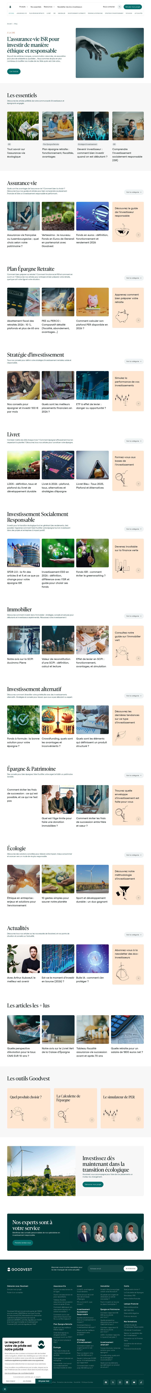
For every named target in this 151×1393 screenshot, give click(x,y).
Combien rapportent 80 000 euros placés (109, 1315)
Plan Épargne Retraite (36, 13)
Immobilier (61, 13)
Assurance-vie (22, 13)
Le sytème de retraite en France (133, 1345)
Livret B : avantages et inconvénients (85, 1290)
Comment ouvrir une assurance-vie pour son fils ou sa (62, 1317)
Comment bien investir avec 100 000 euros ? (85, 1367)
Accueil (11, 13)
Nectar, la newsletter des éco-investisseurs (133, 1334)
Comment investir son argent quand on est (85, 1348)
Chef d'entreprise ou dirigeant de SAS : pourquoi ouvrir (63, 1335)
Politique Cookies (87, 1382)
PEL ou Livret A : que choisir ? (84, 1303)
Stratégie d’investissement (114, 13)
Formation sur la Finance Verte (133, 1339)
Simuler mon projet (14, 1289)
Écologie (129, 13)
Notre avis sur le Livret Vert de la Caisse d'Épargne (85, 1297)
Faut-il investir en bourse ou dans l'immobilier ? (110, 1303)
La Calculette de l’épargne (134, 1292)
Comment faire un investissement (86, 1326)
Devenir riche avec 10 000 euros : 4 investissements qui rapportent (86, 1360)
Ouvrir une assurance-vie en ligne (63, 1290)
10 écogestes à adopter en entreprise (63, 1359)
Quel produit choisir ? (132, 1289)
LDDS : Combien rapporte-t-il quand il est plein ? (110, 1336)
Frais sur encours (130, 1316)
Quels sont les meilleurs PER (62, 1329)
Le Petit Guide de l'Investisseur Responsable (133, 1326)
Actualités (138, 13)
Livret (49, 13)
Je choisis (27, 1381)
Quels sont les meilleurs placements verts (85, 1332)
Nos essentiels (36, 7)
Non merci (10, 1381)
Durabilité (77, 1382)
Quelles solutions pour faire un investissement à (86, 1320)
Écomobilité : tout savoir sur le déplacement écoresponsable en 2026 (63, 1366)
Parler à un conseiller (15, 1292)
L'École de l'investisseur (132, 1330)
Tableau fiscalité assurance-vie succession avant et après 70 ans (63, 1302)
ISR (54, 13)
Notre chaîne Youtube (132, 1298)
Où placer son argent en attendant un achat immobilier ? (110, 1297)
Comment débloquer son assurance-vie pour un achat (63, 1309)
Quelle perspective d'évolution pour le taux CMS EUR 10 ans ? (109, 1322)
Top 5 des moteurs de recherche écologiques (62, 1353)
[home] (10, 6)
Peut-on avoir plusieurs (62, 1341)
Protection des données (65, 1382)
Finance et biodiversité (132, 1349)
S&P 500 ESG (129, 1310)
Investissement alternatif (76, 13)
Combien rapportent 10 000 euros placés (109, 1330)
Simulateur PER (129, 1295)
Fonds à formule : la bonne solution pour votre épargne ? (110, 1350)
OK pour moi (43, 1381)
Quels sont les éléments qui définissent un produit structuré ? (110, 1365)
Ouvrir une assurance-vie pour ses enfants (63, 1296)
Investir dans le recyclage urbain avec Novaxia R (110, 1290)
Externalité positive (131, 1307)
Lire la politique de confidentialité (19, 1373)
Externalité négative (131, 1313)
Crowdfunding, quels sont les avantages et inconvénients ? (110, 1358)
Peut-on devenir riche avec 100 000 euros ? (85, 1354)
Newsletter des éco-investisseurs (69, 7)
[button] (5, 1389)
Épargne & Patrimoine (95, 13)
